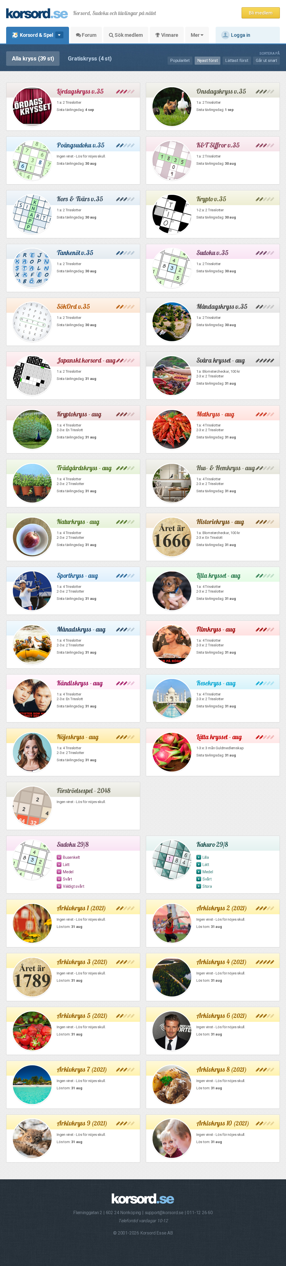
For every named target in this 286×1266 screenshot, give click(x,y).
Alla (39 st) (33, 58)
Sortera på (269, 53)
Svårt (67, 879)
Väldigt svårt (73, 886)
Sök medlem (128, 35)
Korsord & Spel (36, 35)
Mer (196, 35)
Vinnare (169, 35)
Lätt (66, 864)
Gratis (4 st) (89, 58)
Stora (207, 886)
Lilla (205, 857)
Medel (68, 872)
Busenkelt (71, 857)
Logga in (240, 35)
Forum (89, 35)
